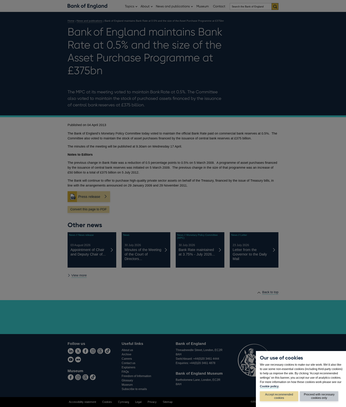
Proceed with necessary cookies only (319, 396)
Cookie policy (269, 386)
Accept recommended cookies (279, 396)
